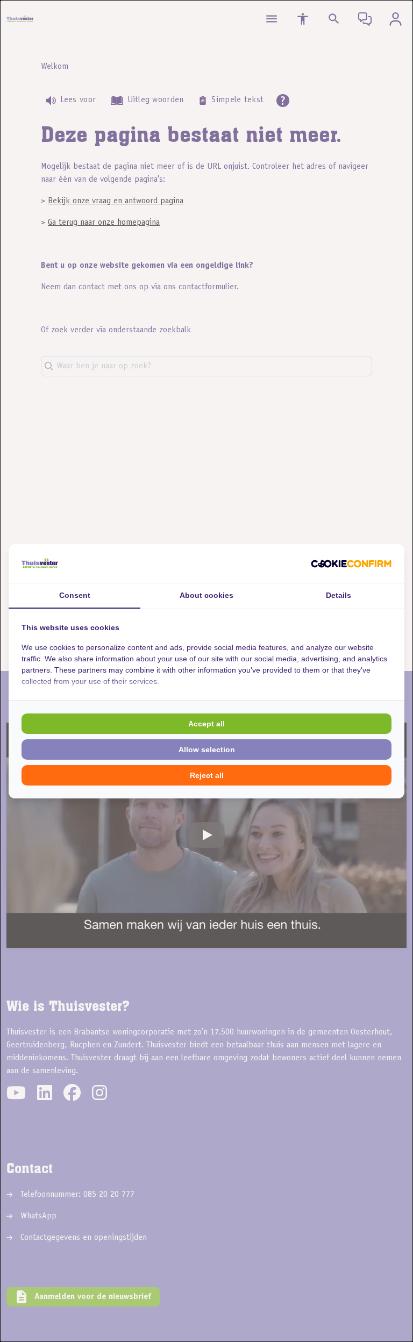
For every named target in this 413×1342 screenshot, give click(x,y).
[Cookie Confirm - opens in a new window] (351, 563)
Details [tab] (338, 595)
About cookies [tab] (206, 595)
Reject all (207, 775)
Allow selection (207, 749)
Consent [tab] (74, 595)
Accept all (206, 723)
